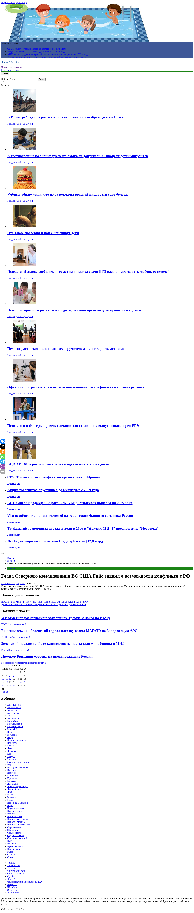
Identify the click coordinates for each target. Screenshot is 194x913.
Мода (10, 800)
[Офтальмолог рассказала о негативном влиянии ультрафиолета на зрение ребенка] (24, 380)
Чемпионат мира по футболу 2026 (24, 881)
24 (3, 685)
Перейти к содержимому (14, 2)
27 (14, 685)
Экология (12, 890)
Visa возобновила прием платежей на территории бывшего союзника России (47, 57)
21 (17, 682)
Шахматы (12, 884)
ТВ (8, 860)
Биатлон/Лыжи (15, 726)
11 (6, 678)
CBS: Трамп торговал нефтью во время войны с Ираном (36, 49)
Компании (12, 775)
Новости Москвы (16, 822)
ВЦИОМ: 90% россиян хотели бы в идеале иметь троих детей (58, 464)
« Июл (4, 692)
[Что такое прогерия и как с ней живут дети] (24, 226)
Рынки (10, 852)
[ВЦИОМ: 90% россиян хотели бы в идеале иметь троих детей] (24, 457)
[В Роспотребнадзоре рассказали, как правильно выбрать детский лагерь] (24, 111)
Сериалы (12, 854)
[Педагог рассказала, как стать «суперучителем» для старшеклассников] (24, 342)
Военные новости (16, 740)
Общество (12, 830)
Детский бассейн (10, 62)
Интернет (12, 770)
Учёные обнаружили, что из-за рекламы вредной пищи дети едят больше (67, 194)
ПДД (9, 841)
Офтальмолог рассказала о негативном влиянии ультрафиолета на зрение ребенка (75, 387)
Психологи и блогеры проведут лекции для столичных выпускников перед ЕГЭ (73, 426)
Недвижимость (15, 811)
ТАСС (4, 624)
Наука (10, 805)
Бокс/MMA (13, 729)
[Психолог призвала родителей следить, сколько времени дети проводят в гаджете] (24, 303)
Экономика (13, 892)
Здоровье (12, 759)
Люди (10, 792)
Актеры (11, 715)
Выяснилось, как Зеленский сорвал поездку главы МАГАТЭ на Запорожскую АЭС (69, 631)
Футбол (11, 876)
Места (10, 794)
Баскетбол (12, 721)
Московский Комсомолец (14, 663)
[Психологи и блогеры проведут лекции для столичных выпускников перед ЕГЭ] (24, 419)
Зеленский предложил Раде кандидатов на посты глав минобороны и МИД (63, 643)
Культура (12, 781)
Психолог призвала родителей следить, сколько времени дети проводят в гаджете (74, 310)
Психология (13, 849)
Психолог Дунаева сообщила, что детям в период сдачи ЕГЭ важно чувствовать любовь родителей (88, 271)
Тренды (11, 868)
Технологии (13, 865)
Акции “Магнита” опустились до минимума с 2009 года (36, 51)
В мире (11, 568)
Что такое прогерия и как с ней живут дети (43, 233)
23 (25, 682)
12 (10, 678)
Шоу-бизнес (13, 887)
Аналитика (13, 718)
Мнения (11, 797)
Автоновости (14, 704)
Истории (11, 773)
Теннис (11, 862)
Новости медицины (17, 819)
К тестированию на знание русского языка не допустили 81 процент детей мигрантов (77, 156)
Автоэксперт (14, 713)
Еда (9, 753)
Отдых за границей (17, 838)
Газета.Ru (6, 583)
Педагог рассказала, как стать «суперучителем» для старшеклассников (66, 349)
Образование (14, 827)
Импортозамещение (17, 767)
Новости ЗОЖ (14, 816)
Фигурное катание (17, 871)
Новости (11, 813)
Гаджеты (11, 745)
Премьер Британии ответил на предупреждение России (47, 656)
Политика (12, 843)
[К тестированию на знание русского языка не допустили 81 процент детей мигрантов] (24, 149)
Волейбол (12, 743)
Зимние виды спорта (18, 762)
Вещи (10, 737)
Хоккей (11, 879)
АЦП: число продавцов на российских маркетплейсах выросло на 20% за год (47, 54)
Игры (10, 764)
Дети (9, 748)
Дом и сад (12, 751)
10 (3, 678)
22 (21, 682)
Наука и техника (15, 808)
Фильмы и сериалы (17, 873)
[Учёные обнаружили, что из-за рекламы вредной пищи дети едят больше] (24, 188)
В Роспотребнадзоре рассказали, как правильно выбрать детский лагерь (67, 117)
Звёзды (11, 756)
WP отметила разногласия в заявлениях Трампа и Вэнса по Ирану (55, 618)
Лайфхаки (12, 783)
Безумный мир (14, 724)
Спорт (10, 857)
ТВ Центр (6, 637)
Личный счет (14, 789)
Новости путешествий (18, 824)
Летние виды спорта (17, 786)
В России (12, 734)
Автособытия (14, 707)
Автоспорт (12, 710)
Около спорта (14, 832)
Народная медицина (17, 802)
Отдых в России (15, 835)
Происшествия (15, 846)
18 (6, 682)
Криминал (12, 778)
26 (10, 685)
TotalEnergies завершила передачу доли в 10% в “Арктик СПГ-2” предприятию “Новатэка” (83, 528)
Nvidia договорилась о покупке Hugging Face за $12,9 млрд (55, 541)
